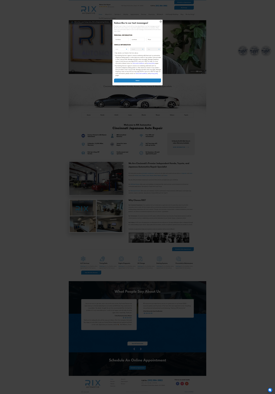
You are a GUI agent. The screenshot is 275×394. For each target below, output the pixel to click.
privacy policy (151, 63)
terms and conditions (138, 63)
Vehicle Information (122, 45)
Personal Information (123, 35)
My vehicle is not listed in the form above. (126, 53)
